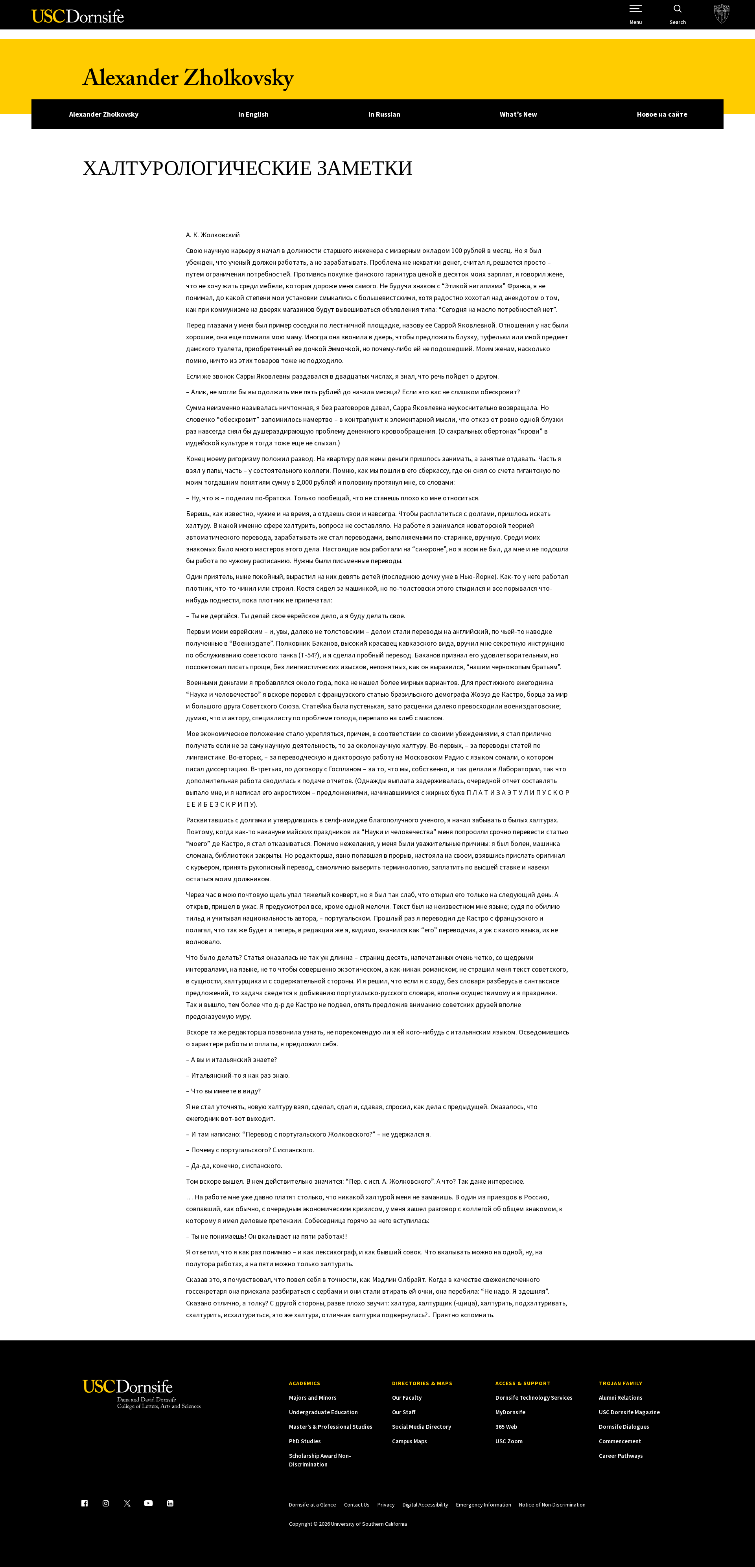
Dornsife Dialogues (624, 1426)
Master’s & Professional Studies (330, 1426)
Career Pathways (621, 1455)
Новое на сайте (662, 114)
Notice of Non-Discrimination (552, 1504)
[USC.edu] (721, 14)
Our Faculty (407, 1397)
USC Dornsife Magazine (629, 1412)
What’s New (518, 114)
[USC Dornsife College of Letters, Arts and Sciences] (77, 20)
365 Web (506, 1426)
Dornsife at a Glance (312, 1504)
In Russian (384, 114)
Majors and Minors (313, 1397)
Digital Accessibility (425, 1504)
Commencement (620, 1441)
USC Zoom (509, 1441)
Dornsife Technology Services (534, 1397)
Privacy (386, 1504)
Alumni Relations (621, 1397)
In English (253, 114)
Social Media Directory (421, 1426)
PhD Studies (305, 1441)
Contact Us (357, 1504)
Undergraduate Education (323, 1412)
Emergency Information (483, 1504)
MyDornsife (510, 1412)
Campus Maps (409, 1441)
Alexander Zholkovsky (188, 81)
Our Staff (403, 1412)
